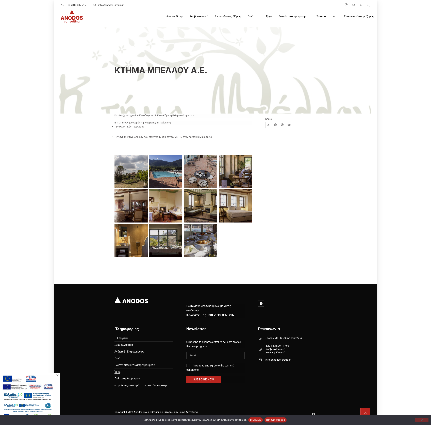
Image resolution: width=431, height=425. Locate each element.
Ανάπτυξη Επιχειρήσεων (129, 351)
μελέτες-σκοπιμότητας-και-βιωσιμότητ (142, 385)
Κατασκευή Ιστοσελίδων (165, 412)
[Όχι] (421, 420)
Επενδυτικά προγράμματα (294, 16)
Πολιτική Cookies (275, 419)
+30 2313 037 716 (76, 5)
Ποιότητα (253, 16)
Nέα (335, 16)
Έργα (269, 16)
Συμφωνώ (255, 419)
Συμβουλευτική (199, 16)
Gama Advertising (188, 412)
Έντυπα (321, 16)
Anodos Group (174, 16)
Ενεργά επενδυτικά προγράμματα (134, 365)
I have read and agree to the (210, 367)
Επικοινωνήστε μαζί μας (359, 16)
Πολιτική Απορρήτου (127, 378)
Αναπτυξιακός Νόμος (228, 16)
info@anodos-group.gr (111, 5)
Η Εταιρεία (121, 338)
